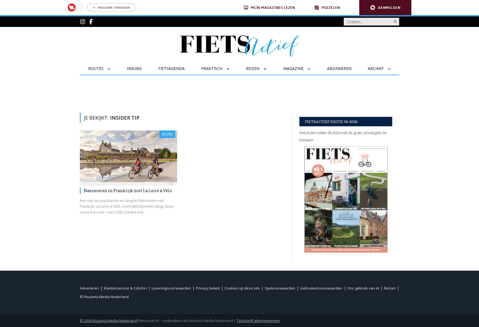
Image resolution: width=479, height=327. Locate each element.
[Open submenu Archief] (393, 69)
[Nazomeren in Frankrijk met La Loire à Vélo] (128, 156)
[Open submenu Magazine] (312, 69)
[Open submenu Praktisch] (231, 69)
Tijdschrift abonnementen (258, 320)
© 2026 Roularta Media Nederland (108, 320)
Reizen (167, 134)
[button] (385, 7)
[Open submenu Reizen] (268, 69)
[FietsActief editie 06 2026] (345, 199)
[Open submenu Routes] (112, 69)
